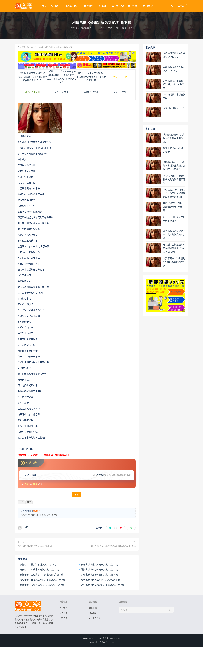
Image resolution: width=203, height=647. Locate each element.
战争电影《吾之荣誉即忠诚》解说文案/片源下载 (113, 546)
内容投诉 (36, 511)
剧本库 (103, 6)
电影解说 (54, 6)
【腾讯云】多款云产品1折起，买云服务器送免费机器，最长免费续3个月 (91, 77)
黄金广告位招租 (120, 77)
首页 (44, 6)
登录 (26, 484)
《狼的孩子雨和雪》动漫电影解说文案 (174, 55)
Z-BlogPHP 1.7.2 (107, 642)
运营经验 (132, 6)
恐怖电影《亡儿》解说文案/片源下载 (35, 546)
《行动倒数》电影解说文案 (174, 96)
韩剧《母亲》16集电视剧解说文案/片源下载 (173, 207)
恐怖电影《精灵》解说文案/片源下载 (38, 565)
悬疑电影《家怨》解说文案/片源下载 (99, 570)
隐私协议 (93, 608)
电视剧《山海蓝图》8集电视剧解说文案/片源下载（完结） (173, 248)
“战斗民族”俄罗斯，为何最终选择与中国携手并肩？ (174, 138)
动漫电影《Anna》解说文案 (173, 150)
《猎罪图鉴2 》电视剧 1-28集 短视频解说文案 (174, 262)
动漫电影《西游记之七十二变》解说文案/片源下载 (174, 234)
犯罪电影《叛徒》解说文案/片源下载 (99, 575)
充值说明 (63, 613)
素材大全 (148, 6)
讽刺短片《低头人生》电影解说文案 (174, 219)
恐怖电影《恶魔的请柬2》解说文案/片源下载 (42, 585)
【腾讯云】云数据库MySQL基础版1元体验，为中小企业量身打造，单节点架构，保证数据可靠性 (61, 77)
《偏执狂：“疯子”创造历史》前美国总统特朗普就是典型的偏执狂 (174, 193)
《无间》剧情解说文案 (174, 108)
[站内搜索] (172, 6)
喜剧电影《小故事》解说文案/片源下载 (39, 570)
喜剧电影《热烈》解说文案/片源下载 (99, 565)
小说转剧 (120, 6)
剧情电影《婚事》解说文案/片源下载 (42, 515)
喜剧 (102, 28)
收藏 (76, 495)
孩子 (29, 502)
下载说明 (63, 618)
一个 (21, 502)
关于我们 (63, 608)
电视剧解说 (71, 6)
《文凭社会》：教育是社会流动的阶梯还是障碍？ (174, 179)
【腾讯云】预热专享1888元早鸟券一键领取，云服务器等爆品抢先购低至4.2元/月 (32, 77)
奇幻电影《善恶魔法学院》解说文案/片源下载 (42, 580)
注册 (35, 484)
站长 (25, 527)
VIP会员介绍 (94, 618)
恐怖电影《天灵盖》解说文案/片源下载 (100, 580)
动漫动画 (88, 6)
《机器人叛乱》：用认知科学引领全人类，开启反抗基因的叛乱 (174, 165)
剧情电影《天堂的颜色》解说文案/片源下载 (102, 585)
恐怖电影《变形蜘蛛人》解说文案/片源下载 (41, 575)
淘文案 (30, 47)
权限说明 (93, 613)
